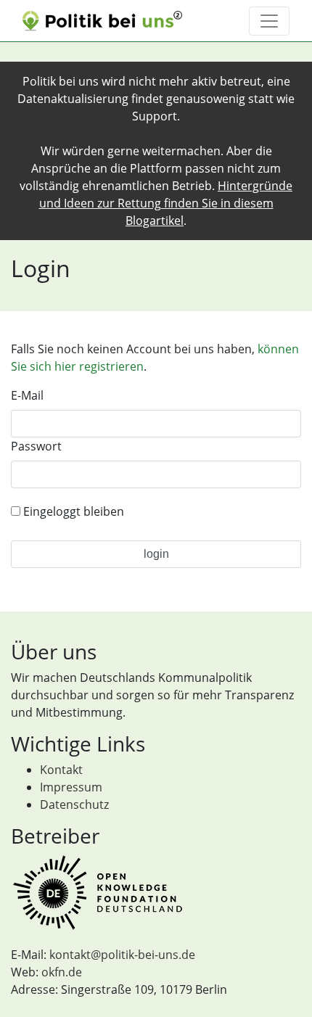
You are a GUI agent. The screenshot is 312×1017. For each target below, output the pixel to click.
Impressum (71, 787)
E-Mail (27, 395)
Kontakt (61, 770)
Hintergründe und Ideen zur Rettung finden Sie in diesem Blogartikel (166, 203)
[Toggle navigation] (269, 21)
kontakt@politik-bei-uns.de (122, 955)
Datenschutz (74, 804)
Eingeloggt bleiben (72, 511)
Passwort (36, 446)
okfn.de (61, 972)
